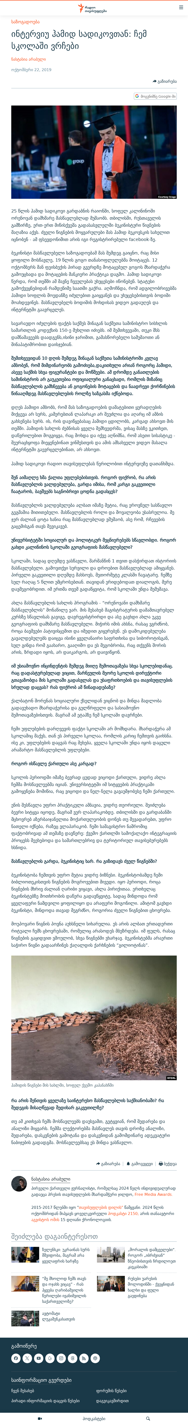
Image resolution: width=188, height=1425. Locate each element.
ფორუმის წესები (111, 1391)
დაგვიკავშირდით (112, 1401)
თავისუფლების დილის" (101, 1207)
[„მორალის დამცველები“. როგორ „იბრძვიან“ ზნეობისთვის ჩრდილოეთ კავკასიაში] (111, 1255)
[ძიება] (148, 1419)
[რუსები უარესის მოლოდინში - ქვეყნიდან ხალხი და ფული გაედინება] (111, 1284)
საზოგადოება (25, 22)
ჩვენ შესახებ (22, 1391)
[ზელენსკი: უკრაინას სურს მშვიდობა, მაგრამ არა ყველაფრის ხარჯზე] (25, 1255)
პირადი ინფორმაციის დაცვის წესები (45, 1401)
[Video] (40, 1419)
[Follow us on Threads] (72, 1358)
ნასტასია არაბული (28, 59)
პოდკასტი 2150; (123, 1213)
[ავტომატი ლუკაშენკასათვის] (25, 1318)
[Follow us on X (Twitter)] (27, 1358)
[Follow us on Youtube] (38, 1358)
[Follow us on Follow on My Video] (50, 1358)
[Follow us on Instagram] (61, 1358)
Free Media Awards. (153, 1194)
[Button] (165, 81)
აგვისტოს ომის (45, 1219)
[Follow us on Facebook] (16, 1358)
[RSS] (84, 1358)
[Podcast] (95, 1358)
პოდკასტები (94, 1418)
